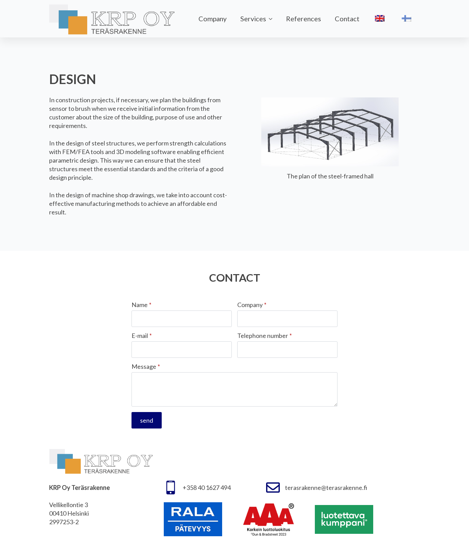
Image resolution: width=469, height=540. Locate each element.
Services (253, 18)
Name (141, 305)
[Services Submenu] (272, 19)
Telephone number (264, 335)
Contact (347, 18)
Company (212, 18)
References (303, 18)
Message (145, 366)
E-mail (141, 335)
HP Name (50, 257)
